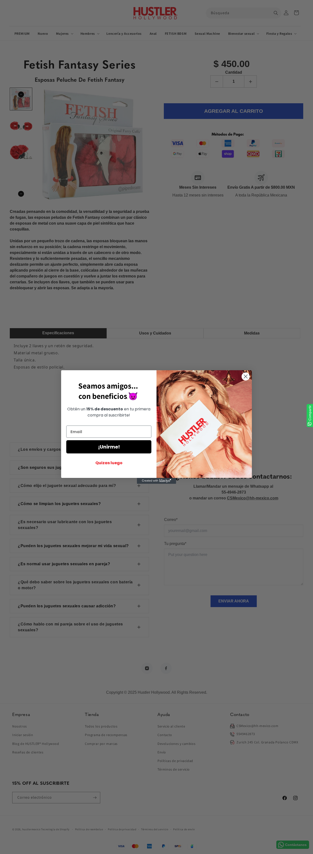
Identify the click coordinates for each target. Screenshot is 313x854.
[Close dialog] (245, 376)
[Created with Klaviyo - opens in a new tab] (156, 481)
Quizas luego (109, 463)
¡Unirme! (109, 446)
